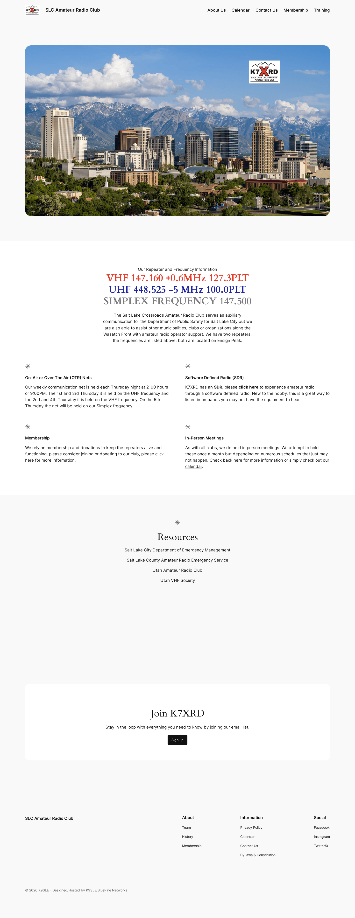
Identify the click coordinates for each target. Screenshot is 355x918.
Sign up (177, 740)
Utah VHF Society (177, 580)
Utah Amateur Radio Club (177, 570)
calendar (193, 466)
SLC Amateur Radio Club (72, 10)
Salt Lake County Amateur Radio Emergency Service (177, 560)
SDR (218, 387)
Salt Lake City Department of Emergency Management (177, 550)
